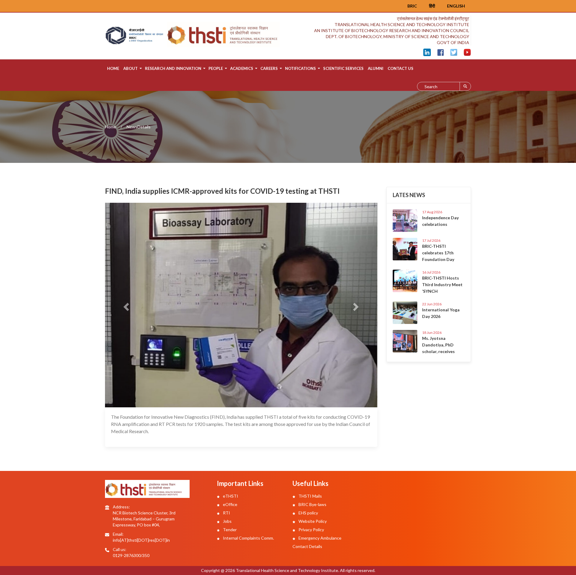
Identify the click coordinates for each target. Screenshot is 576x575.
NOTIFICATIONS (300, 68)
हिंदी (432, 5)
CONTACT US (400, 68)
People (215, 68)
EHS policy (308, 512)
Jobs (227, 521)
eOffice (229, 504)
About (130, 68)
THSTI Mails (310, 496)
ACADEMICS (241, 68)
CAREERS (269, 68)
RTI (226, 512)
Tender (229, 529)
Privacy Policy (311, 529)
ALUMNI (375, 68)
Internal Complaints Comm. (248, 538)
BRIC (412, 5)
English (456, 5)
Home (113, 68)
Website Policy (312, 521)
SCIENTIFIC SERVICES (343, 68)
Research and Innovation (173, 68)
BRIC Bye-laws (312, 504)
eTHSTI (230, 496)
